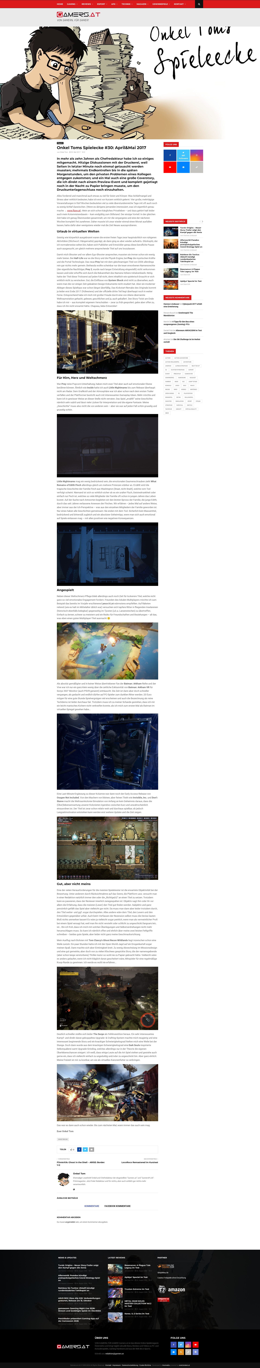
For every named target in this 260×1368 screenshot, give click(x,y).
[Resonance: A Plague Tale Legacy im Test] (171, 273)
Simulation (179, 401)
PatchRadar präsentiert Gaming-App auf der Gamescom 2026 (78, 1319)
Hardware (182, 377)
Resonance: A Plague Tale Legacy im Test (190, 270)
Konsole (168, 385)
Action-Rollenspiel (172, 362)
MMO (175, 389)
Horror (168, 381)
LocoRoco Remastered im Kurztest (139, 1162)
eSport (101, 4)
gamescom (189, 373)
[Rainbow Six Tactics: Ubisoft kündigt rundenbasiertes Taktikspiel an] (171, 258)
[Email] (174, 1352)
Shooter (168, 401)
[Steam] (188, 1352)
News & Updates (67, 1257)
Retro (178, 397)
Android (168, 366)
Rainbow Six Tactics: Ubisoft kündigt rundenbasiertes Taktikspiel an (189, 258)
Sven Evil (186, 275)
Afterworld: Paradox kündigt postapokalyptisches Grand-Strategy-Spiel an (191, 243)
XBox (167, 413)
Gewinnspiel (169, 377)
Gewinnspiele (160, 4)
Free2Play (177, 373)
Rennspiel (168, 397)
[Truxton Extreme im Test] (115, 1293)
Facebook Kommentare (118, 1206)
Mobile (183, 389)
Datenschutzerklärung (130, 1365)
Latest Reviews (116, 1257)
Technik (126, 4)
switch (189, 405)
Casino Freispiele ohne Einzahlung (171, 1278)
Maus (192, 385)
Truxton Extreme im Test (137, 1289)
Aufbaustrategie (181, 366)
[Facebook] (174, 1345)
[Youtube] (196, 1345)
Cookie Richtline (145, 1365)
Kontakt (179, 4)
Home (60, 4)
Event (167, 373)
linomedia (166, 1365)
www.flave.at (73, 210)
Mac (184, 385)
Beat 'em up (196, 366)
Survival (179, 405)
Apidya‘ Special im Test (191, 281)
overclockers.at (184, 1365)
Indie (176, 381)
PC (179, 393)
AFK (113, 4)
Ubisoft (178, 409)
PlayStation (188, 393)
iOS (183, 381)
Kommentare (91, 1206)
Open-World (169, 393)
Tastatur (168, 409)
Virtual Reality (190, 409)
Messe (167, 389)
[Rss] (181, 1352)
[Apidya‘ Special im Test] (171, 285)
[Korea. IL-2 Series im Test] (115, 1317)
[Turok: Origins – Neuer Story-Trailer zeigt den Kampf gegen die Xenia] (171, 231)
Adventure (187, 362)
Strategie (168, 405)
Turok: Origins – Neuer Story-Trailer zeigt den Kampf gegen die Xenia (191, 230)
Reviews (86, 4)
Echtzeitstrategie (177, 370)
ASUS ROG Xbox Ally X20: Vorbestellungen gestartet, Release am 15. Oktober (79, 1299)
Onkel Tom (64, 152)
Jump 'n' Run (192, 381)
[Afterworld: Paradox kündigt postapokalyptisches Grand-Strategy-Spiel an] (171, 244)
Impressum (117, 1365)
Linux (177, 385)
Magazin (141, 4)
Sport (190, 401)
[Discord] (196, 1352)
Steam (198, 401)
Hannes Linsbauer (190, 235)
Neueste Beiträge (175, 221)
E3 (166, 370)
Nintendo (193, 389)
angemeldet (70, 1222)
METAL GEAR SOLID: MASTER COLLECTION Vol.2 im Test (138, 1303)
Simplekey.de (162, 1273)
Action (167, 358)
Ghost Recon (62, 1139)
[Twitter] (181, 1345)
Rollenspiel (189, 397)
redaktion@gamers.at (114, 1354)
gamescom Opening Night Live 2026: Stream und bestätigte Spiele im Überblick (79, 1309)
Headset (193, 377)
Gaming (71, 4)
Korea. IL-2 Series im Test (137, 1313)
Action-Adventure (181, 358)
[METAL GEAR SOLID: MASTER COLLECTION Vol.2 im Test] (115, 1305)
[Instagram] (188, 1345)
